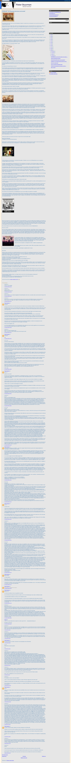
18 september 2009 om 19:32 (8, 286)
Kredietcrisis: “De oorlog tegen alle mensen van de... (59, 61)
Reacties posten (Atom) (10, 760)
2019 (51, 36)
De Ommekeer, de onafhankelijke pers (55, 12)
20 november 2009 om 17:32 (7, 588)
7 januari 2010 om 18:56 (7, 642)
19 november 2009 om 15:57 (7, 332)
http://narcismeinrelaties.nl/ (53, 16)
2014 (51, 42)
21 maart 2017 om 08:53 (7, 736)
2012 (51, 45)
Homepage (24, 756)
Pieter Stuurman (6, 334)
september (53, 55)
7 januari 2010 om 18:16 (7, 638)
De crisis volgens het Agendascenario (56, 64)
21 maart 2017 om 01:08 (7, 724)
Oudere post (44, 756)
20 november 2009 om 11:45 (7, 501)
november (52, 52)
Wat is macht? (53, 67)
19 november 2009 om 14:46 (7, 327)
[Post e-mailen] (19, 279)
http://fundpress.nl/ (52, 13)
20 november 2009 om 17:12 (7, 572)
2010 (51, 48)
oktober (52, 54)
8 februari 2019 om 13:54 (7, 743)
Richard (5, 619)
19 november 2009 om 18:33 (7, 338)
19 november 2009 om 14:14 (7, 301)
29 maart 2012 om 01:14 (7, 665)
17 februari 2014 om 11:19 (7, 685)
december (52, 51)
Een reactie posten (5, 754)
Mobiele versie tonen (24, 757)
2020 (51, 34)
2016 (51, 39)
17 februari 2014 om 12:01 (7, 701)
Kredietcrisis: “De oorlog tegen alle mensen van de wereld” (13, 11)
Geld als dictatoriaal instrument (55, 58)
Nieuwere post (4, 756)
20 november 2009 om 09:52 (7, 405)
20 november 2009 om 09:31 (7, 393)
